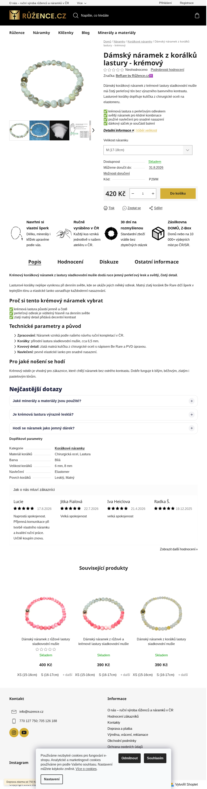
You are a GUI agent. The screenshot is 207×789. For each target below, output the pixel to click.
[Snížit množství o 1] (133, 194)
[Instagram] (12, 732)
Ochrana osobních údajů (123, 747)
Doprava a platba (118, 728)
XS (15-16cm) (26, 675)
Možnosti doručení (117, 173)
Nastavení (51, 779)
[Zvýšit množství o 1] (153, 194)
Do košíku (178, 193)
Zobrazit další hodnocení (176, 549)
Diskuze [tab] (108, 261)
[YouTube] (22, 732)
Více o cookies (86, 769)
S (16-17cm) (48, 675)
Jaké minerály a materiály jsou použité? (45, 401)
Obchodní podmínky (120, 740)
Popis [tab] (34, 261)
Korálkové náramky (68, 448)
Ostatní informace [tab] (157, 261)
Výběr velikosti (146, 130)
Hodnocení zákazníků (121, 716)
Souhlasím (155, 758)
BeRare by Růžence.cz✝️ (134, 75)
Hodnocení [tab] (70, 261)
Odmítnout (129, 758)
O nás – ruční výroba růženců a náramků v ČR (39, 3)
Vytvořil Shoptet (185, 784)
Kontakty (112, 722)
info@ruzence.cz (30, 712)
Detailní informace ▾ (119, 130)
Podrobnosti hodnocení (167, 69)
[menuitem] (17, 32)
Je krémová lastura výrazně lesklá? (41, 414)
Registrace (187, 2)
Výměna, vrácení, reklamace (126, 734)
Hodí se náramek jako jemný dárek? (42, 428)
